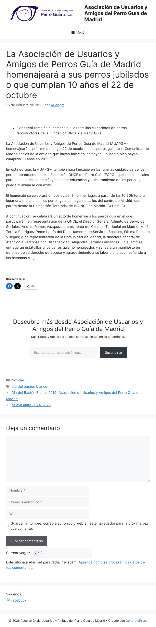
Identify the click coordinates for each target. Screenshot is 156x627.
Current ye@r (18, 553)
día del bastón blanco (29, 386)
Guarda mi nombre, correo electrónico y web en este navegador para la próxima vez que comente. (79, 526)
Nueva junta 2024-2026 (31, 405)
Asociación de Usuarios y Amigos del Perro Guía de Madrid (115, 13)
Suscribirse (113, 352)
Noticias (18, 380)
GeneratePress (136, 621)
